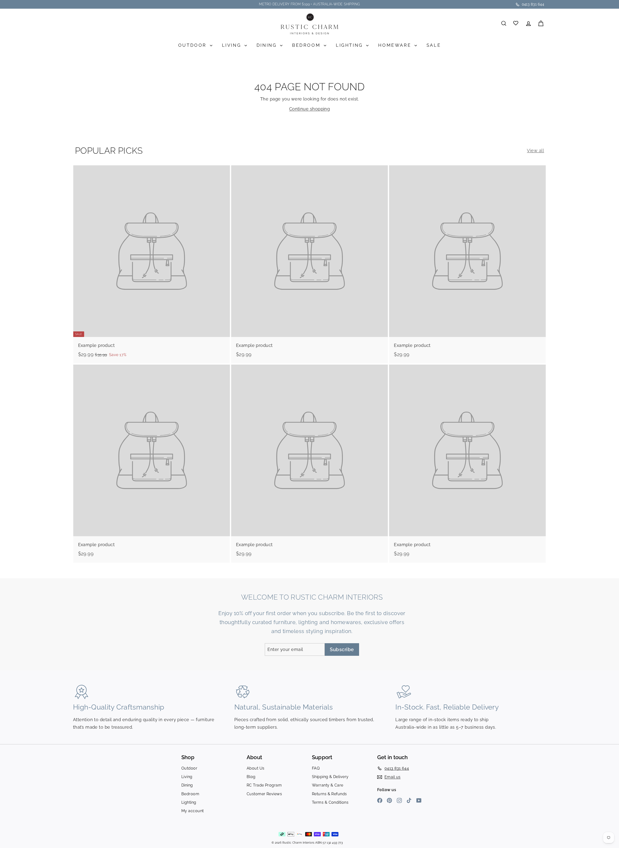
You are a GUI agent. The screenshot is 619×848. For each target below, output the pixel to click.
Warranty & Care (327, 785)
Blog (251, 776)
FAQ (316, 768)
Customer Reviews (264, 794)
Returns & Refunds (329, 794)
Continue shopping (309, 108)
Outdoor (193, 45)
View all (535, 150)
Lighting (350, 45)
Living (232, 45)
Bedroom (307, 45)
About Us (256, 768)
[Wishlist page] (516, 23)
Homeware (395, 45)
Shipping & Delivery (330, 776)
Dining (268, 45)
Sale (434, 45)
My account (192, 811)
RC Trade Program (264, 785)
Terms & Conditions (330, 802)
